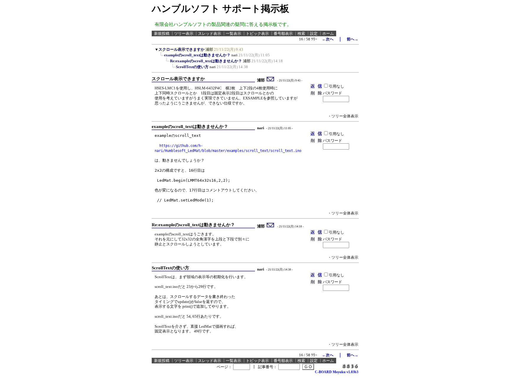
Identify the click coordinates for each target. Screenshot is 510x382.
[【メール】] (270, 80)
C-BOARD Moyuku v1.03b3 (336, 372)
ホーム (328, 33)
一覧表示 (233, 33)
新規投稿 (161, 33)
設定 (314, 33)
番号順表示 (283, 33)
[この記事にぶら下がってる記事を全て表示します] (161, 57)
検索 (301, 33)
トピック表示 (257, 33)
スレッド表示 (209, 33)
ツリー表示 (183, 33)
